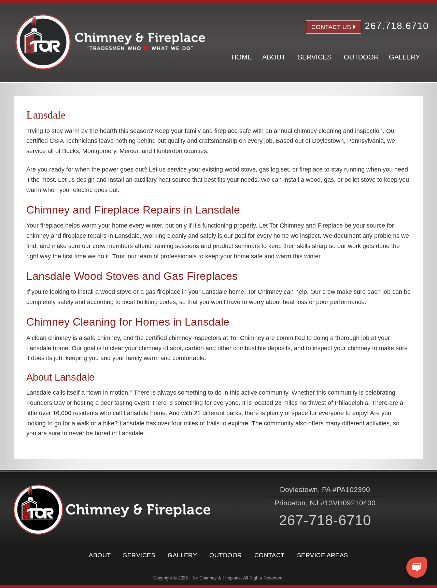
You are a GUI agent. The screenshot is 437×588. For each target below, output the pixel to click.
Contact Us (331, 26)
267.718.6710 (397, 25)
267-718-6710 (325, 520)
